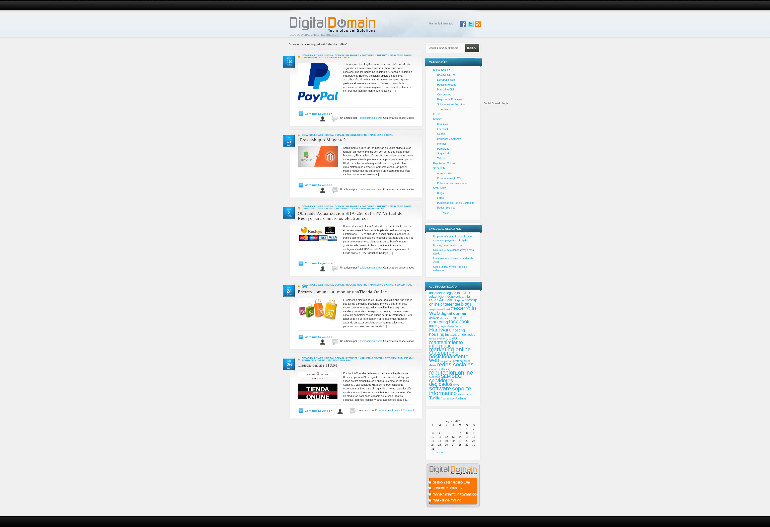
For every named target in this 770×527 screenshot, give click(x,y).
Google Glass (454, 326)
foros (433, 326)
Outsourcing (325, 208)
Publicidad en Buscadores (452, 183)
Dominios (442, 124)
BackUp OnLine (446, 74)
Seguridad (310, 57)
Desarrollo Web (312, 55)
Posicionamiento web (370, 117)
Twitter (441, 158)
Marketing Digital (401, 55)
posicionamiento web (448, 358)
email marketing (445, 319)
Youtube (460, 398)
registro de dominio (439, 369)
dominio (434, 318)
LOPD (436, 114)
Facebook (443, 129)
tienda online (465, 394)
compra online (436, 309)
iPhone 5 (441, 338)
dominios (445, 318)
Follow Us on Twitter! (470, 24)
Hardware (440, 329)
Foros (440, 197)
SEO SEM (400, 285)
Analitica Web (445, 173)
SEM (446, 376)
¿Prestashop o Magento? (322, 139)
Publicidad (405, 358)
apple (460, 300)
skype (456, 385)
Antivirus (446, 109)
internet (432, 338)
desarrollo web (452, 310)
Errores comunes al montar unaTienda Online (342, 291)
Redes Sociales (446, 207)
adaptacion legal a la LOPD (449, 293)
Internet (382, 55)
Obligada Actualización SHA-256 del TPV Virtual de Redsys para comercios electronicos (350, 216)
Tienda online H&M (317, 365)
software (440, 388)
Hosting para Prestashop (447, 245)
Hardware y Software (360, 55)
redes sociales (455, 364)
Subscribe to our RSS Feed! (478, 24)
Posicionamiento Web (449, 178)
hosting (458, 330)
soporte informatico (450, 390)
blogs (466, 304)
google (442, 326)
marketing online (450, 349)
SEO (457, 376)
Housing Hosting (357, 135)
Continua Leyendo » (319, 113)
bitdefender (450, 304)
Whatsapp (448, 398)
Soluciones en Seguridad (335, 57)
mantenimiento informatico (446, 344)
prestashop (446, 361)
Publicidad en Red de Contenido (455, 202)
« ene (439, 452)
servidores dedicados (441, 382)
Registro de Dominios (449, 99)
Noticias (309, 208)
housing (436, 334)
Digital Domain (334, 55)
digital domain (454, 313)
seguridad (434, 377)
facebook (459, 321)
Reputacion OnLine (313, 360)
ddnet (447, 309)
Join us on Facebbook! (463, 24)
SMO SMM (345, 360)
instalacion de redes (460, 334)
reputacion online (451, 372)
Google (441, 133)
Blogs (440, 193)
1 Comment (407, 410)
